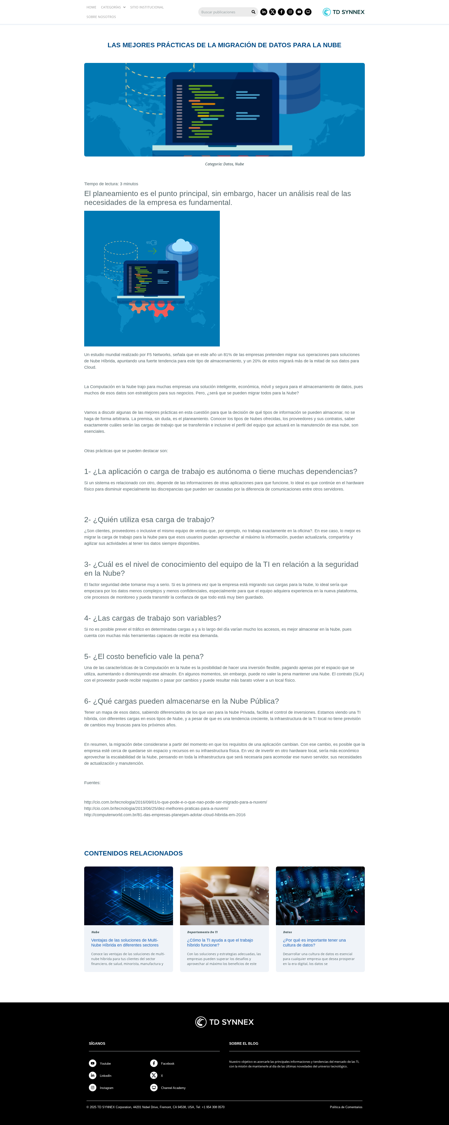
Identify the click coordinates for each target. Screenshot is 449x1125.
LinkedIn (105, 1076)
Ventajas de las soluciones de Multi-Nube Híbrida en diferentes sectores (125, 943)
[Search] (253, 12)
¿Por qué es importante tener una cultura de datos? (314, 943)
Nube (239, 164)
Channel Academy (173, 1088)
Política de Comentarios (346, 1107)
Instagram (106, 1088)
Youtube (105, 1063)
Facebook (167, 1063)
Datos (228, 164)
